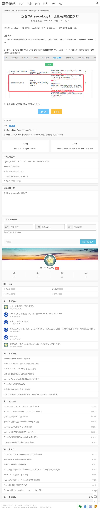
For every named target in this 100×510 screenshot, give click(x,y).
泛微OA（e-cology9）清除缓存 (15, 193)
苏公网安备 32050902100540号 (28, 507)
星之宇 (40, 21)
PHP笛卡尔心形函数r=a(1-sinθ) (16, 176)
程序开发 (56, 294)
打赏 (57, 111)
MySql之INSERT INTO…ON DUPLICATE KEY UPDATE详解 (26, 161)
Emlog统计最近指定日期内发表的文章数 (19, 374)
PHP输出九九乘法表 (11, 166)
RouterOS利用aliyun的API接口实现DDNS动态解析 (23, 411)
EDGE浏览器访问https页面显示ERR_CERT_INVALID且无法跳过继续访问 (32, 469)
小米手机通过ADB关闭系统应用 (16, 416)
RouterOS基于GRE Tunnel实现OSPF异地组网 (21, 406)
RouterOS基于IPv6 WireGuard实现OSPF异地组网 (23, 454)
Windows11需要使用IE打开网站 (16, 474)
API (53, 3)
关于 (61, 3)
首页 (21, 3)
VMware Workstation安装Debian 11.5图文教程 (21, 379)
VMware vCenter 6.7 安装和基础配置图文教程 (21, 363)
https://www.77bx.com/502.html (24, 130)
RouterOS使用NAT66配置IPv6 (15, 485)
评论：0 (66, 21)
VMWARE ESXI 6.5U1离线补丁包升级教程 (20, 368)
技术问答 (9, 294)
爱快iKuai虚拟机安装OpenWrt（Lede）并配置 (21, 421)
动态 (29, 3)
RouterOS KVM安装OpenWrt (15, 384)
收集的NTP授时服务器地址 (14, 171)
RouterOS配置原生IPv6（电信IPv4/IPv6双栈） (21, 437)
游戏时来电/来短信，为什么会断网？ (18, 389)
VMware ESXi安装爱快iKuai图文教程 (18, 427)
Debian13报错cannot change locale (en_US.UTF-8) (24, 490)
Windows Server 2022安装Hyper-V (17, 358)
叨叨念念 (19, 10)
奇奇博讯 (8, 3)
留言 (45, 3)
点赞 (44, 111)
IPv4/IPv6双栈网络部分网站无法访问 (18, 459)
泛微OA (12, 126)
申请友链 (92, 497)
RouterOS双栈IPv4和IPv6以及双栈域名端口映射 (22, 480)
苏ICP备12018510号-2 (9, 507)
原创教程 (57, 289)
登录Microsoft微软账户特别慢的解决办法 (19, 442)
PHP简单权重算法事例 (12, 181)
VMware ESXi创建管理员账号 (15, 464)
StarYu (34, 505)
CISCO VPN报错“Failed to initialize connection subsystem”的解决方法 (30, 394)
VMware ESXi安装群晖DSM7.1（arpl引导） (20, 432)
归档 (37, 3)
